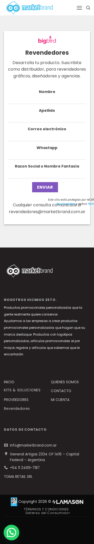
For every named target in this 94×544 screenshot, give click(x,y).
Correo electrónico (47, 129)
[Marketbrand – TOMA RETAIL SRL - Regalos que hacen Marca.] (38, 8)
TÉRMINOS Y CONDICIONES (46, 509)
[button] (79, 7)
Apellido (47, 110)
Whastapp (47, 147)
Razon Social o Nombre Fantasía (47, 166)
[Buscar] (88, 8)
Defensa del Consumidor (48, 513)
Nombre (47, 91)
